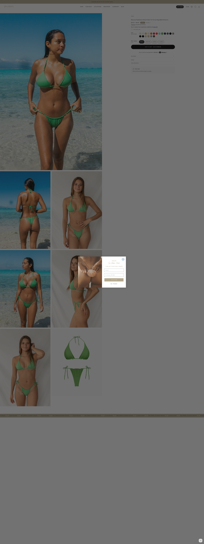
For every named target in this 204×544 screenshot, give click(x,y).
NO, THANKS (114, 283)
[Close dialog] (123, 259)
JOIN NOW (114, 279)
